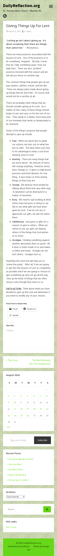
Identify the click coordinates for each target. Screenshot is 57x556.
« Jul (8, 427)
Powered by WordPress (18, 546)
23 (9, 415)
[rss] (5, 16)
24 (15, 415)
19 (28, 409)
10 (15, 402)
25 (22, 415)
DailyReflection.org (21, 5)
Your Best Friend (15, 469)
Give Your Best (14, 464)
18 (21, 409)
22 (47, 409)
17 (15, 409)
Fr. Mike (27, 31)
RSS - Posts (11, 527)
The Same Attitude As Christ (20, 459)
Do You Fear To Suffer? (18, 480)
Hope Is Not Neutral (17, 475)
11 (21, 402)
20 (34, 409)
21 (40, 409)
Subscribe (42, 440)
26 (28, 415)
